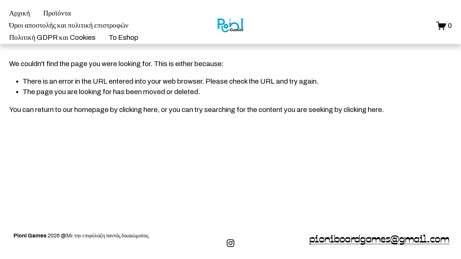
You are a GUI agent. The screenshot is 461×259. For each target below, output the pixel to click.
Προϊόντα (57, 13)
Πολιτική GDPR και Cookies (52, 37)
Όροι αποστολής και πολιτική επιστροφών (69, 25)
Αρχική (19, 13)
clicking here (138, 109)
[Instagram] (230, 243)
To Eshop (123, 37)
